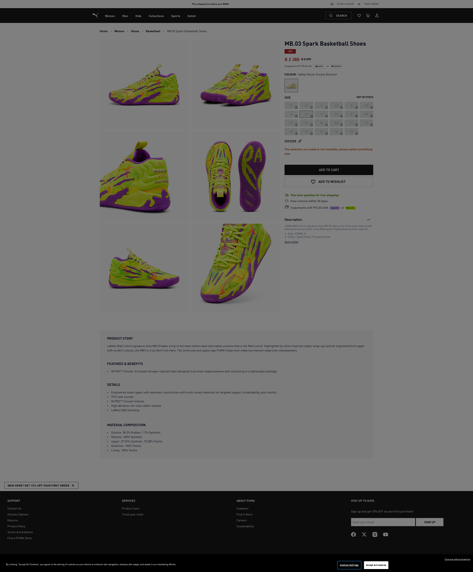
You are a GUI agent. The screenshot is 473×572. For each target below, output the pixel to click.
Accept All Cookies (376, 564)
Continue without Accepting (457, 559)
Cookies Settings (349, 564)
